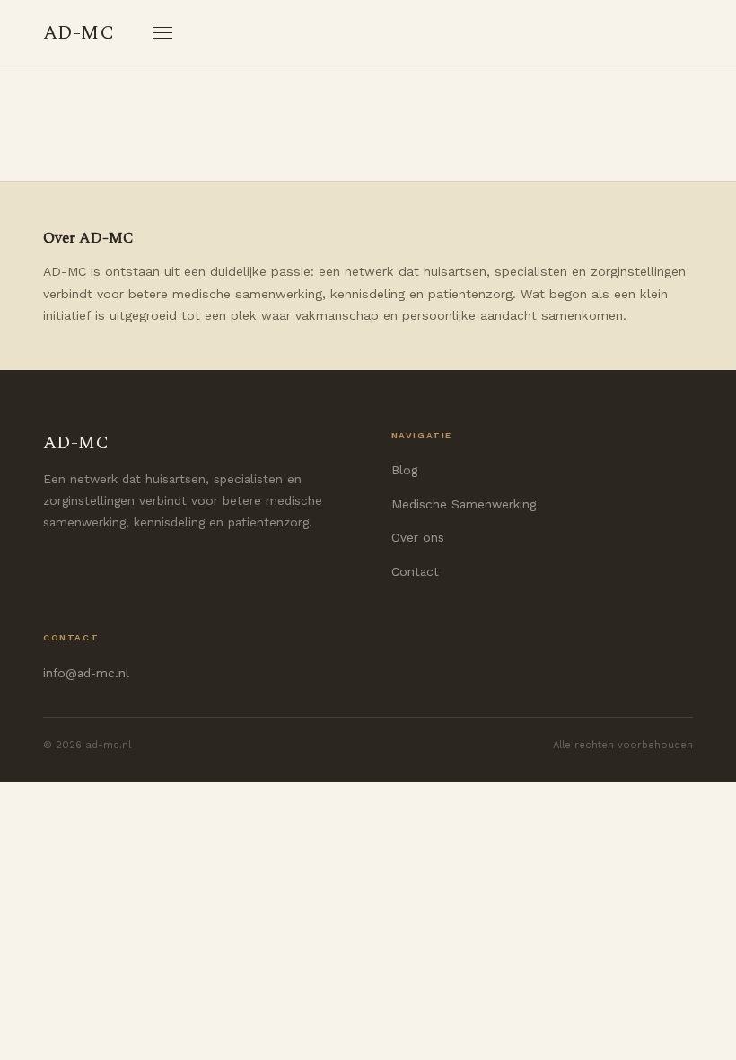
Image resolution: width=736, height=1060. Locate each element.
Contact (415, 571)
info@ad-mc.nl (86, 673)
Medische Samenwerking (463, 504)
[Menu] (162, 33)
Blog (404, 470)
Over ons (417, 537)
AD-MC (78, 33)
